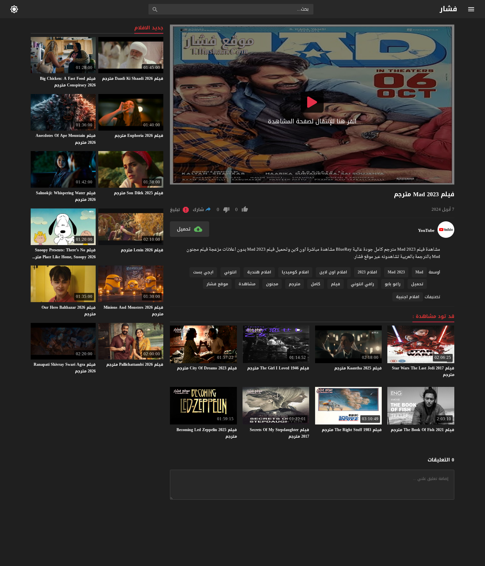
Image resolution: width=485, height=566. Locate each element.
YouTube (426, 230)
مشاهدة (247, 284)
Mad (419, 272)
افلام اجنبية (407, 296)
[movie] (445, 236)
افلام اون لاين (333, 272)
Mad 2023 (396, 272)
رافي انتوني (362, 284)
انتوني (230, 272)
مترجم (294, 284)
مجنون (272, 284)
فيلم (335, 284)
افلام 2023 (367, 272)
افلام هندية (259, 272)
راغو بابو (393, 284)
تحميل (417, 284)
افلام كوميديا (295, 272)
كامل (315, 284)
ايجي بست (203, 272)
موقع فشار (217, 284)
